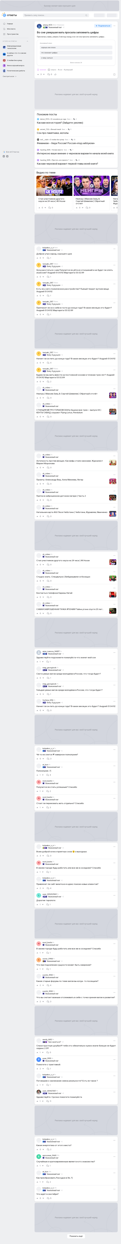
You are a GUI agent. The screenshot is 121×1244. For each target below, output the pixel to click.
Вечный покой (56, 129)
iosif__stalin (44, 139)
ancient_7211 (44, 129)
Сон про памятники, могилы (53, 133)
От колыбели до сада (58, 119)
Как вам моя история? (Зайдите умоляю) (60, 123)
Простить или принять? (60, 160)
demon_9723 (44, 119)
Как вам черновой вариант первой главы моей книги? (67, 164)
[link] (54, 193)
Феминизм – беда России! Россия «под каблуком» (66, 143)
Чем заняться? (54, 1042)
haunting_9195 (45, 150)
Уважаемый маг (55, 27)
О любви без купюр (57, 139)
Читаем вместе (57, 150)
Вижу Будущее (53, 266)
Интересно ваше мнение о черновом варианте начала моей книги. (75, 153)
